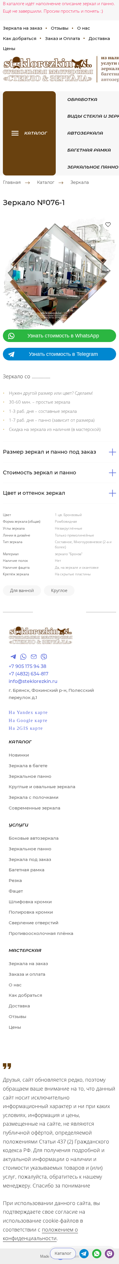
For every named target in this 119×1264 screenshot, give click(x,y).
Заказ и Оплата (62, 38)
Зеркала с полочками (33, 797)
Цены (15, 1027)
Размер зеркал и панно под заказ (49, 452)
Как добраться (25, 995)
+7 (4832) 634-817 (29, 674)
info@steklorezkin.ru (33, 681)
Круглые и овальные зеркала (42, 786)
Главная (12, 182)
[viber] (109, 1253)
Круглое (59, 590)
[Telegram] (13, 656)
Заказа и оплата (27, 974)
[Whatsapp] (23, 656)
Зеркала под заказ (30, 859)
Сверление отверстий (33, 922)
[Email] (33, 656)
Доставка (99, 38)
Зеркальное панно (92, 167)
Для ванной (22, 590)
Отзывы (59, 28)
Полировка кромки (31, 912)
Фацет (16, 891)
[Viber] (44, 656)
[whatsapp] (96, 1253)
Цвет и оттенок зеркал (34, 493)
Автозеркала (85, 133)
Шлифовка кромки (30, 901)
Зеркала (79, 182)
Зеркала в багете (28, 765)
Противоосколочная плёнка (41, 933)
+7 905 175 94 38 (27, 666)
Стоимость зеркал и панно (39, 472)
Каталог (45, 182)
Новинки (19, 755)
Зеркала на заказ (28, 963)
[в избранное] (108, 224)
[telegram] (84, 1253)
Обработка (82, 99)
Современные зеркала (34, 808)
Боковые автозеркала (34, 838)
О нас (83, 28)
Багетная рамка (89, 150)
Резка (15, 880)
